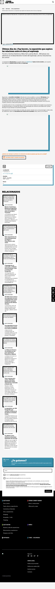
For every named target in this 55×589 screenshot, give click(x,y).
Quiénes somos (31, 569)
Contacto (30, 572)
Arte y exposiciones (15, 8)
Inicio (3, 8)
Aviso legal (31, 560)
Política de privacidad (33, 563)
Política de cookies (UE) (33, 566)
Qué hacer (8, 8)
